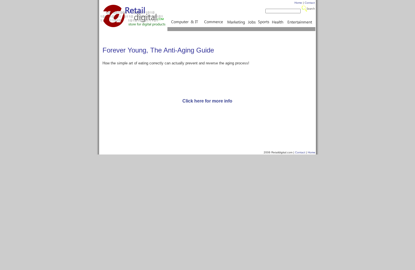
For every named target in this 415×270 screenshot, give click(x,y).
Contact (310, 2)
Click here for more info (207, 101)
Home (298, 2)
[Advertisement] (207, 79)
